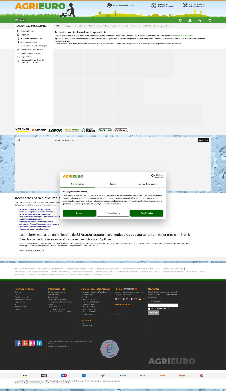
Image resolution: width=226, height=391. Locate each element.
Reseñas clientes (123, 304)
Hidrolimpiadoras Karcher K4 (128, 272)
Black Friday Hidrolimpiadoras (25, 269)
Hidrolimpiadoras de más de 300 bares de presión (31, 272)
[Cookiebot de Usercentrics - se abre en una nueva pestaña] (153, 176)
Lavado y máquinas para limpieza (31, 26)
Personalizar (112, 213)
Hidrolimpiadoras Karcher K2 (83, 272)
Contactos (18, 309)
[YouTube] (25, 349)
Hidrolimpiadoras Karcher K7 (195, 272)
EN (119, 299)
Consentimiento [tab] (77, 184)
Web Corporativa (21, 307)
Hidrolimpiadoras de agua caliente (118, 26)
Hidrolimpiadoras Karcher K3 (105, 272)
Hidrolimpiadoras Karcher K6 (173, 272)
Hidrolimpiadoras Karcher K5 (150, 272)
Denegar (79, 213)
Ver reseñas (119, 314)
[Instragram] (32, 349)
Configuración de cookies (57, 309)
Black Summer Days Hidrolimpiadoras (50, 269)
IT (127, 299)
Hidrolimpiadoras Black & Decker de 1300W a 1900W (141, 269)
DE (143, 299)
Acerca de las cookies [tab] (148, 184)
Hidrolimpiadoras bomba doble (173, 269)
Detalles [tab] (113, 184)
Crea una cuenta (87, 326)
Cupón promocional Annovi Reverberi (107, 269)
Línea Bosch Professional (103, 274)
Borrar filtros (203, 140)
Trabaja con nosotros (22, 297)
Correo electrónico (154, 301)
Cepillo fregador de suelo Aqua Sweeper (79, 269)
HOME (57, 26)
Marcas (17, 294)
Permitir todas (147, 213)
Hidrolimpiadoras (96, 26)
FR (135, 299)
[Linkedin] (39, 349)
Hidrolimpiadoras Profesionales (25, 274)
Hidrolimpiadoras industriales (61, 272)
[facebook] (18, 349)
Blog (16, 304)
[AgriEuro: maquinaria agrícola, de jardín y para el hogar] (46, 6)
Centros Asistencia (88, 299)
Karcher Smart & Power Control (81, 274)
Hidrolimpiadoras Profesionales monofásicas (53, 274)
